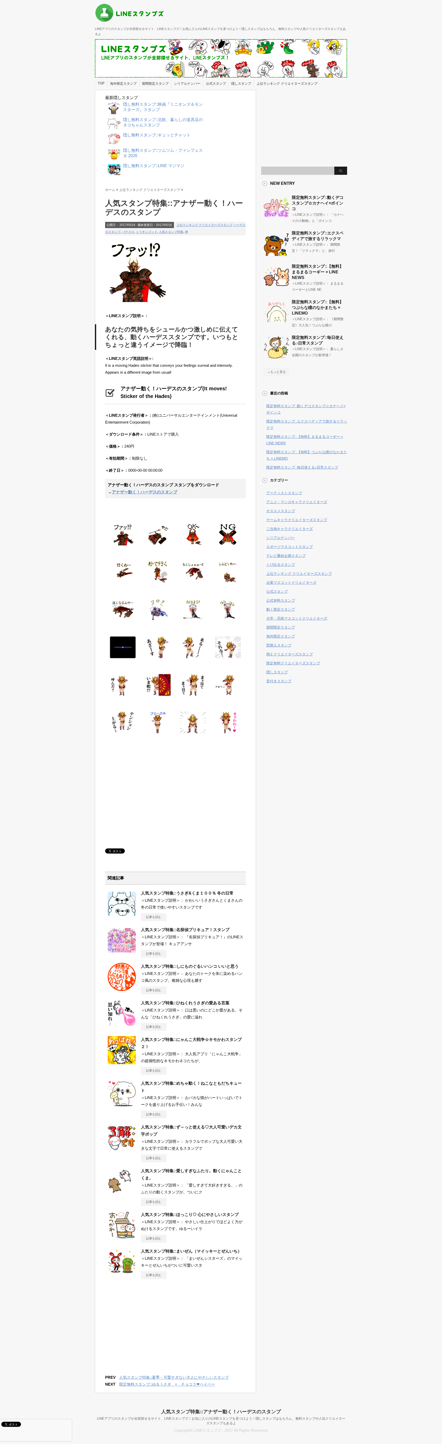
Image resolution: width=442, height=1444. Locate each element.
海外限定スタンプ (123, 83)
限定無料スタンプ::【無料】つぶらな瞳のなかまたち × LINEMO (318, 307)
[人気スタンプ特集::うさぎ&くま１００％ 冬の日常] (122, 916)
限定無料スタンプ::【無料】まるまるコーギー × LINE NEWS (318, 272)
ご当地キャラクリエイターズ (289, 529)
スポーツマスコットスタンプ (289, 547)
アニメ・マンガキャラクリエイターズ (296, 502)
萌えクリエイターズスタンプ (289, 654)
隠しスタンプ (241, 83)
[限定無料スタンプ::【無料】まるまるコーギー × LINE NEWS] (276, 287)
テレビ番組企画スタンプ (286, 556)
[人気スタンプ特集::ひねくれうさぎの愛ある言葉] (122, 1025)
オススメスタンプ (280, 511)
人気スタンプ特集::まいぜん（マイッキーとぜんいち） (191, 1251)
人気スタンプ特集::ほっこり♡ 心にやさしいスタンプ (190, 1214)
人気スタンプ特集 (171, 232)
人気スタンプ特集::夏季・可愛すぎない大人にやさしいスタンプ (174, 1377)
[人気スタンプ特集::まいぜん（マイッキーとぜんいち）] (122, 1274)
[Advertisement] (148, 792)
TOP (101, 83)
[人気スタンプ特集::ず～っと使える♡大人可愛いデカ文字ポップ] (122, 1150)
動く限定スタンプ (280, 609)
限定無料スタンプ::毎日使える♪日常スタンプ (302, 467)
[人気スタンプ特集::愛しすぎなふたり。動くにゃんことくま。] (122, 1193)
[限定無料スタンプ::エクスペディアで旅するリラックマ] (276, 254)
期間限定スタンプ (155, 83)
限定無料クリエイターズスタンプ (293, 663)
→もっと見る (276, 372)
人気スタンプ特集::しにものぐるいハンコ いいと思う (190, 966)
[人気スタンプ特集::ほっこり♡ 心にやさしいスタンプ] (122, 1237)
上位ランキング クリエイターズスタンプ (287, 83)
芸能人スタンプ (278, 645)
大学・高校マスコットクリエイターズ (296, 618)
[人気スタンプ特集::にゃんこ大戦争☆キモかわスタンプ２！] (122, 1062)
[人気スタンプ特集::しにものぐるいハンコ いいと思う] (122, 989)
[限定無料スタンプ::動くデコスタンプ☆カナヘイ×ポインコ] (276, 218)
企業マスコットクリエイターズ (291, 582)
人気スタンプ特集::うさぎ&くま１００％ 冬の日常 (187, 893)
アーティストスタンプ (284, 493)
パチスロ (128, 232)
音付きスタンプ (278, 681)
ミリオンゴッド (146, 232)
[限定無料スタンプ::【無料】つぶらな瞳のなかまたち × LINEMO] (276, 323)
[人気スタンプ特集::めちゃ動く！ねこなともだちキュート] (122, 1106)
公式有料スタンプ (280, 600)
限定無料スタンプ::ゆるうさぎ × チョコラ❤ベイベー (167, 1384)
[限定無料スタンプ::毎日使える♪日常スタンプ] (276, 358)
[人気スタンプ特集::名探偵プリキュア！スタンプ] (122, 952)
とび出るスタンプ (280, 565)
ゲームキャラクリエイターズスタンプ (296, 520)
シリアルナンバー (187, 83)
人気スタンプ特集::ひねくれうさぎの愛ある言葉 (185, 1003)
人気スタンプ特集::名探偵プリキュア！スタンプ (185, 930)
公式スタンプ (216, 83)
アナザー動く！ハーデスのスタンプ (144, 492)
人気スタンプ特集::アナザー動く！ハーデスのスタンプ (221, 1411)
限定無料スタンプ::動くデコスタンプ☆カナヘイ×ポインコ (318, 203)
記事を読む (153, 917)
